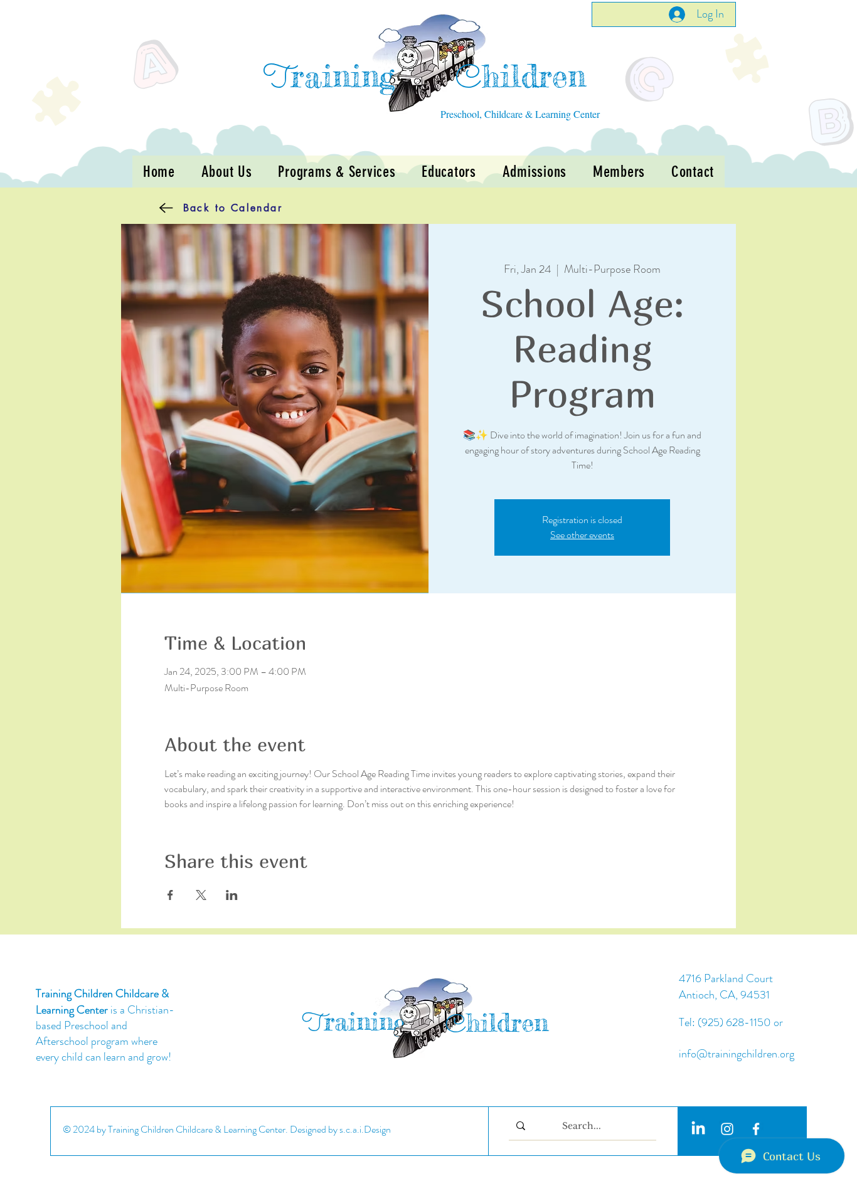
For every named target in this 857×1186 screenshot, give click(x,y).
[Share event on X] (201, 895)
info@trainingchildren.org (736, 1054)
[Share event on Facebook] (170, 895)
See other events (582, 534)
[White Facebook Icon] (756, 1129)
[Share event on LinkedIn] (232, 895)
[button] (336, 172)
